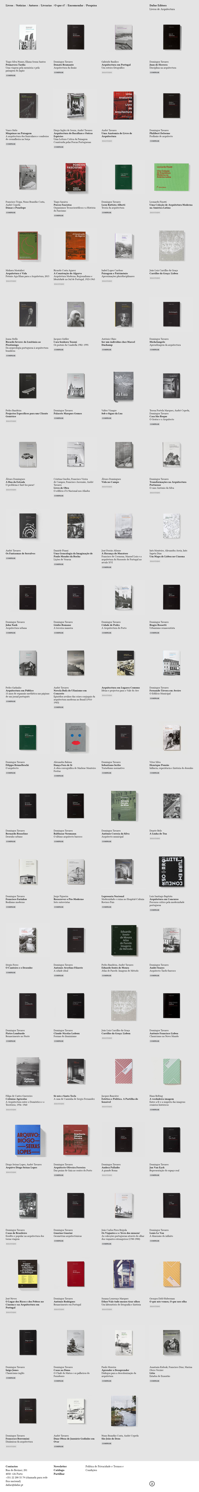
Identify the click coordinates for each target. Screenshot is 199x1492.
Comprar (10, 75)
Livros (9, 5)
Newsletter (60, 1466)
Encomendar (75, 5)
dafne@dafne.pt (14, 1484)
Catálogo (59, 1470)
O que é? (60, 5)
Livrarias (46, 5)
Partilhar (59, 1473)
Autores (33, 5)
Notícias (21, 5)
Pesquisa (91, 5)
